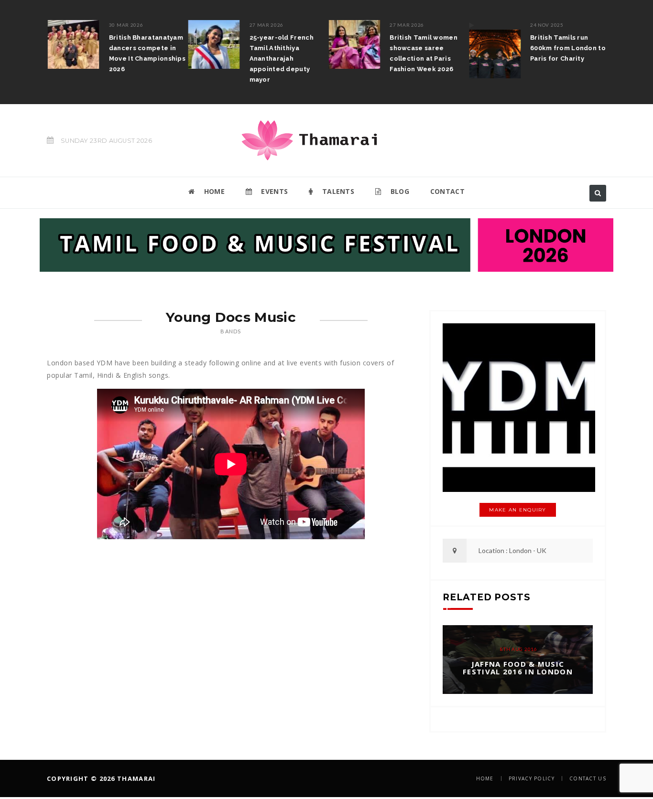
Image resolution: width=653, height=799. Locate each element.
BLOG (398, 191)
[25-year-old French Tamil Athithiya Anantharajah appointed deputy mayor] (213, 44)
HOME (213, 191)
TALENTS (337, 191)
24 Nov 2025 (546, 25)
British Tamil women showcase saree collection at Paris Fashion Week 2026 (423, 53)
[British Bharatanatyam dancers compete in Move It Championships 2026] (72, 44)
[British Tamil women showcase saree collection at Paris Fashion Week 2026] (354, 44)
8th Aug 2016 (518, 649)
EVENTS (273, 191)
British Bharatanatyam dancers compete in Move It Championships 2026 (146, 53)
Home (485, 778)
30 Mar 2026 (125, 25)
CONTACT (447, 191)
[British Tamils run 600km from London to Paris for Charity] (494, 49)
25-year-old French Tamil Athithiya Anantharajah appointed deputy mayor (281, 58)
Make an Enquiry (517, 510)
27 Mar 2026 (266, 25)
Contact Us (587, 778)
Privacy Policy (532, 778)
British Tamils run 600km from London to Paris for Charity (567, 48)
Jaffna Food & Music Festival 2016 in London (518, 668)
